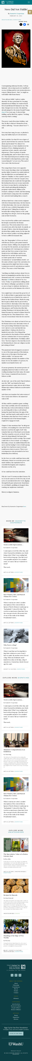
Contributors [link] (16, 987)
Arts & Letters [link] (9, 572)
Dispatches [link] (17, 19)
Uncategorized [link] (7, 19)
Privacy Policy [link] (16, 1050)
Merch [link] (16, 989)
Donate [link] (16, 991)
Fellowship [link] (16, 985)
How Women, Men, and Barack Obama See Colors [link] (14, 595)
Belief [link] (6, 950)
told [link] (8, 279)
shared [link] (4, 112)
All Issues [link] (16, 998)
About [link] (16, 983)
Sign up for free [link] (16, 1033)
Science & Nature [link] (16, 1009)
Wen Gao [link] (7, 940)
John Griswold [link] (9, 898)
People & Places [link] (16, 1008)
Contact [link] (16, 992)
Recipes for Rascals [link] (10, 895)
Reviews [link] (16, 1019)
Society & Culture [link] (10, 669)
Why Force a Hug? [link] (10, 645)
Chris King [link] (8, 754)
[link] (30, 12)
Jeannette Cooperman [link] (17, 13)
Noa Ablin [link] (8, 859)
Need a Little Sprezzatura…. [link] (13, 545)
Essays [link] (17, 913)
